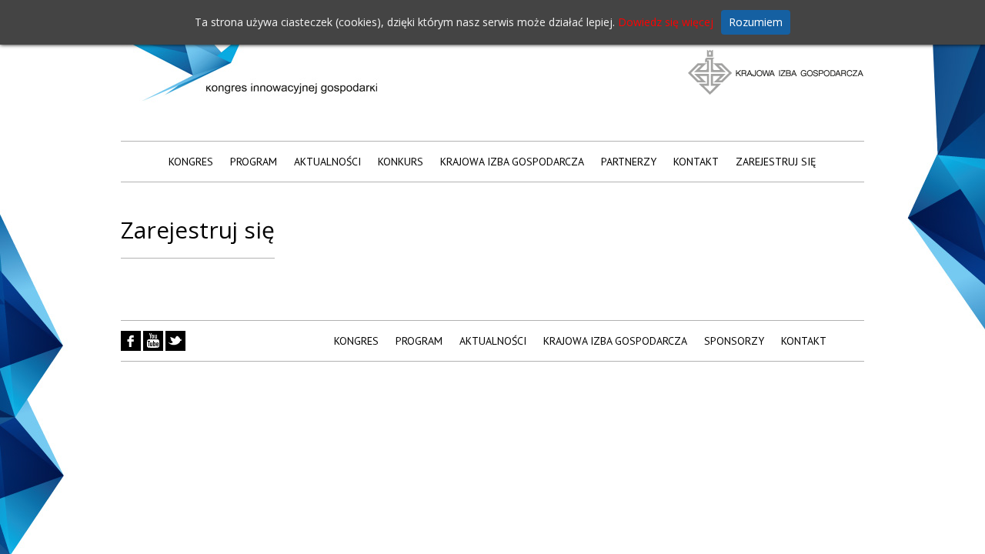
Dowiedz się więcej (665, 22)
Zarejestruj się (776, 162)
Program (253, 162)
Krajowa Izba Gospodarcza (512, 162)
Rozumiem (756, 22)
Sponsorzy (734, 341)
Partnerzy (628, 162)
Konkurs (400, 162)
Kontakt (696, 162)
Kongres (191, 162)
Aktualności (327, 162)
